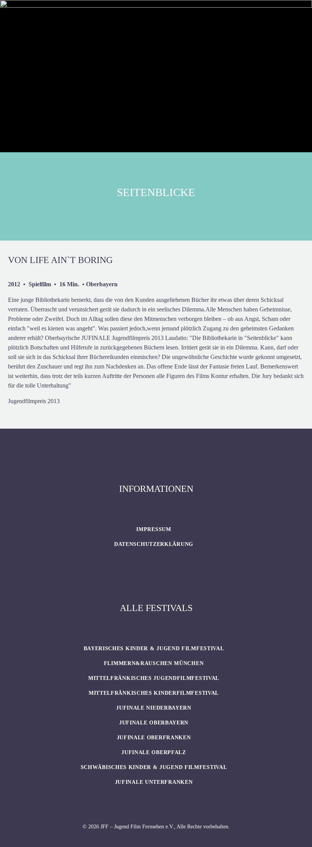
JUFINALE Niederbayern (153, 708)
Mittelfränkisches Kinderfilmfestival (154, 693)
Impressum (153, 529)
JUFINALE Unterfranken (154, 782)
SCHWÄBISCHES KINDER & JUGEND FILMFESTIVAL (154, 767)
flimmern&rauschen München (154, 663)
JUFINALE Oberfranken (154, 737)
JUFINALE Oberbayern (153, 723)
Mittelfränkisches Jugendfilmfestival (153, 678)
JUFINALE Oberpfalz (153, 752)
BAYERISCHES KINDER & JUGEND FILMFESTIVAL (154, 648)
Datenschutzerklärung (153, 544)
